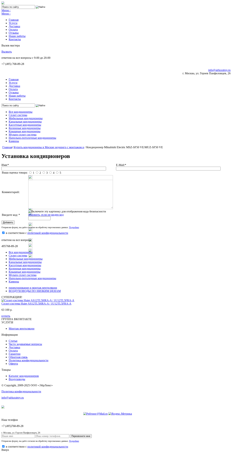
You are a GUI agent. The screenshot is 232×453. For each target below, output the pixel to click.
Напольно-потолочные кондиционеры (32, 137)
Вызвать (6, 51)
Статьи (13, 340)
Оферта (13, 363)
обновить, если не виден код (46, 214)
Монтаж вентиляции (21, 328)
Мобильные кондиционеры (26, 118)
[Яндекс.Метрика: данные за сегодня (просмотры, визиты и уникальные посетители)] (120, 413)
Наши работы (17, 36)
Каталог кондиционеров (24, 375)
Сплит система (18, 115)
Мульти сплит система (22, 134)
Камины (14, 141)
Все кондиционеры (20, 111)
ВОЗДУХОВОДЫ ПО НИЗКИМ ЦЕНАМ (35, 290)
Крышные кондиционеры (24, 131)
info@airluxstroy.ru (219, 70)
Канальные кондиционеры (25, 121)
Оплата (13, 29)
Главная (13, 19)
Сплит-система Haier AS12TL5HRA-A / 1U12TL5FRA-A (36, 303)
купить (5, 315)
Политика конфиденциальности (28, 360)
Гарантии (14, 353)
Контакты (15, 39)
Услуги (13, 23)
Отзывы (14, 32)
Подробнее (74, 227)
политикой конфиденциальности (47, 232)
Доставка (14, 26)
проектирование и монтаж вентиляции (33, 287)
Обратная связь (18, 357)
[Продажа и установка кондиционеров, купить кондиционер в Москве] (2, 3)
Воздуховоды (17, 379)
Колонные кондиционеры (25, 128)
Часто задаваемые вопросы (25, 344)
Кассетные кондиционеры (25, 124)
